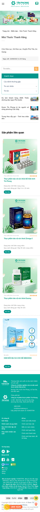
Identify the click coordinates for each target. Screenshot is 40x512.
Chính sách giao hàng (28, 430)
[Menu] (3, 4)
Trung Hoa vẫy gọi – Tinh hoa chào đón (15, 117)
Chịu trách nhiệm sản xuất (9, 432)
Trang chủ (5, 31)
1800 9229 (16, 406)
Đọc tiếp (7, 192)
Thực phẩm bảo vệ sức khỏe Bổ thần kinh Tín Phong (19, 180)
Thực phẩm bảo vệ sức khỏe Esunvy (17, 298)
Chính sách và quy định (9, 424)
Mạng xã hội (5, 455)
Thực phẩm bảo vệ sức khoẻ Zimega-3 (18, 238)
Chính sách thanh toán (29, 433)
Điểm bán (14, 31)
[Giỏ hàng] (36, 3)
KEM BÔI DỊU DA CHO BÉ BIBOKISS (18, 358)
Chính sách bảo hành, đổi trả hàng (29, 437)
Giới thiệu (5, 421)
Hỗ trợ (24, 418)
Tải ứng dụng (5, 446)
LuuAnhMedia (22, 505)
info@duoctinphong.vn (20, 408)
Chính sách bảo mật (28, 424)
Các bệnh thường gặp (12, 82)
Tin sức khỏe (9, 86)
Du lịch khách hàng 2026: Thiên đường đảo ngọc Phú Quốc (15, 99)
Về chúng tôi (5, 418)
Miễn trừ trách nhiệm (28, 427)
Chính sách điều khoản (29, 421)
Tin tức (6, 91)
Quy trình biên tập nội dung (9, 428)
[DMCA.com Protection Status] (13, 464)
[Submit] (36, 69)
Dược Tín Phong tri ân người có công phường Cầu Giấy (15, 108)
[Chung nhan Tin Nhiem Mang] (5, 470)
